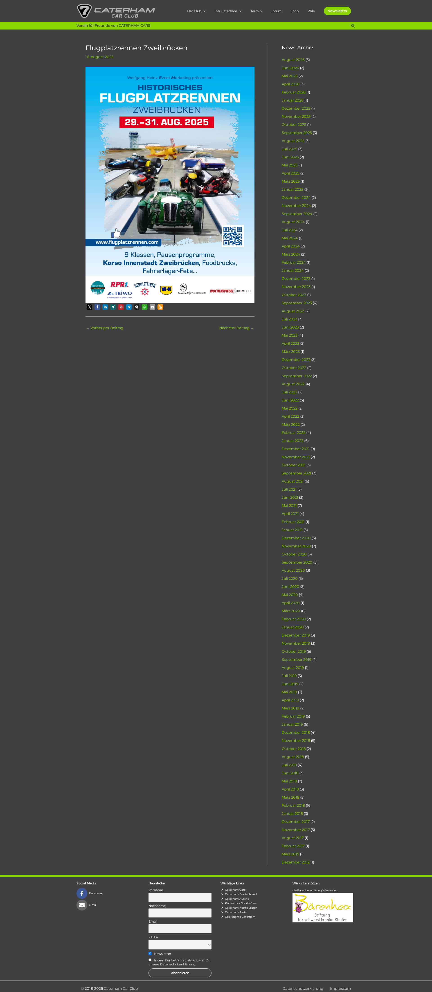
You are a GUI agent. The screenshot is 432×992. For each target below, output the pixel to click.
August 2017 (293, 838)
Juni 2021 (290, 497)
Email (153, 922)
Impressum (340, 988)
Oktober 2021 (294, 465)
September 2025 (297, 133)
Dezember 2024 (296, 197)
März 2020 (291, 611)
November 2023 (296, 287)
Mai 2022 (289, 408)
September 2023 (297, 303)
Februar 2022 (293, 432)
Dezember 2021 (296, 449)
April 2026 (290, 84)
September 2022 (297, 376)
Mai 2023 (289, 335)
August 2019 (293, 668)
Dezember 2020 (296, 538)
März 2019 (290, 708)
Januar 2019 (292, 724)
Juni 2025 (290, 157)
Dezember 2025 (296, 108)
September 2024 (297, 214)
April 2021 (290, 514)
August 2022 (293, 384)
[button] (337, 11)
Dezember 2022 (296, 360)
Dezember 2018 (296, 732)
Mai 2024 (290, 238)
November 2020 (296, 546)
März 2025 (291, 181)
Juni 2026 (290, 68)
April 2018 (290, 789)
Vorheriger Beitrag (104, 328)
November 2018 (296, 740)
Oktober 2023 (294, 295)
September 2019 (296, 659)
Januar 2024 (293, 270)
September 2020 (297, 562)
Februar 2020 (294, 619)
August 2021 (293, 481)
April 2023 (290, 343)
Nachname (157, 906)
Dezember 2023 (296, 278)
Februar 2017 (293, 846)
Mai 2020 (290, 595)
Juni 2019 (290, 684)
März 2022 (291, 424)
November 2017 (296, 830)
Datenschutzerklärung (302, 988)
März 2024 (291, 254)
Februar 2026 (294, 92)
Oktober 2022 (294, 368)
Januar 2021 (292, 530)
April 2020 (291, 603)
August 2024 (293, 222)
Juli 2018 (289, 765)
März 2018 (290, 797)
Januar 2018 (292, 813)
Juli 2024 (290, 230)
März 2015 (290, 854)
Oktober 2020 (294, 554)
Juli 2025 (289, 149)
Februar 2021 (293, 522)
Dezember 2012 (296, 862)
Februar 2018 (293, 805)
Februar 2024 (294, 262)
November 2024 (296, 206)
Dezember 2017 (296, 822)
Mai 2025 (289, 165)
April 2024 (291, 246)
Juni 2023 (290, 327)
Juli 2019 (289, 676)
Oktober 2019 (294, 651)
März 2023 (291, 351)
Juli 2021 (289, 489)
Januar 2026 (293, 100)
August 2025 (293, 141)
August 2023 (293, 311)
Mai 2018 (289, 781)
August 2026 (293, 60)
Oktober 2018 (294, 749)
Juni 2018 (290, 773)
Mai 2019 (289, 692)
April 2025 (290, 173)
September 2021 (296, 473)
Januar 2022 (292, 441)
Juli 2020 (290, 578)
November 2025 (296, 116)
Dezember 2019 (296, 635)
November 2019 (296, 643)
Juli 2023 (289, 319)
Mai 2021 (289, 505)
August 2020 (293, 570)
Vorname (155, 890)
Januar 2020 (293, 627)
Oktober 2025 (294, 124)
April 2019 (290, 700)
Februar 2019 (293, 716)
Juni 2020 (290, 586)
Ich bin (153, 937)
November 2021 (296, 457)
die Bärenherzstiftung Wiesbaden (315, 890)
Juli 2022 (289, 392)
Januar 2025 (292, 189)
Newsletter (162, 954)
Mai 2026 (290, 76)
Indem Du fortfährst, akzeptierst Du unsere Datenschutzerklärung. (179, 962)
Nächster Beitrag (236, 328)
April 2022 (290, 416)
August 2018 (293, 757)
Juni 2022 (290, 400)
